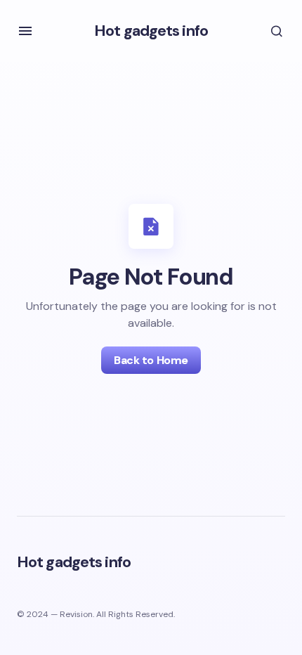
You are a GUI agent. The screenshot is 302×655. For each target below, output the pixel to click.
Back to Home (151, 360)
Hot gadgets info (151, 30)
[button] (25, 30)
